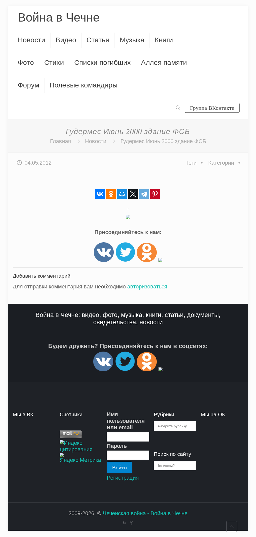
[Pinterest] (155, 194)
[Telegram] (144, 194)
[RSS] (124, 523)
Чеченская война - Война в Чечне (145, 513)
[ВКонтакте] (100, 194)
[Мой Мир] (122, 194)
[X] (133, 194)
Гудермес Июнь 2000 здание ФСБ (163, 141)
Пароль (117, 446)
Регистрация (123, 478)
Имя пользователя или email (126, 421)
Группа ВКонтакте (212, 107)
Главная (60, 141)
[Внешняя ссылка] (104, 260)
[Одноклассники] (111, 194)
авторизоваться (147, 286)
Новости (95, 141)
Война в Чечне (59, 17)
